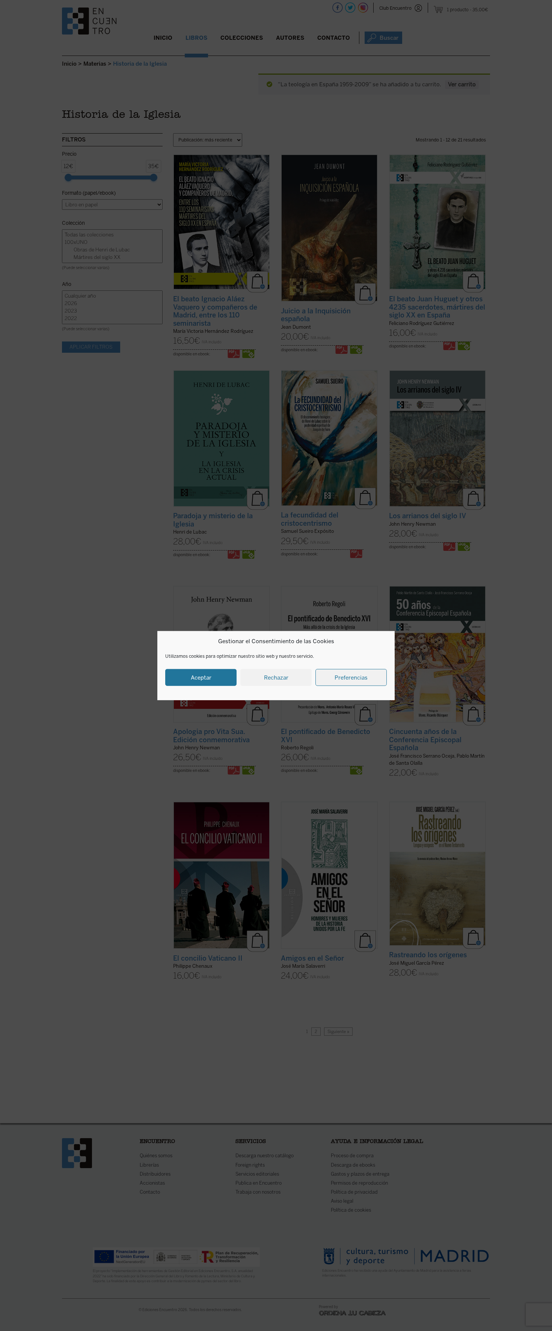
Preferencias (351, 677)
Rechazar (276, 677)
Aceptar (201, 677)
